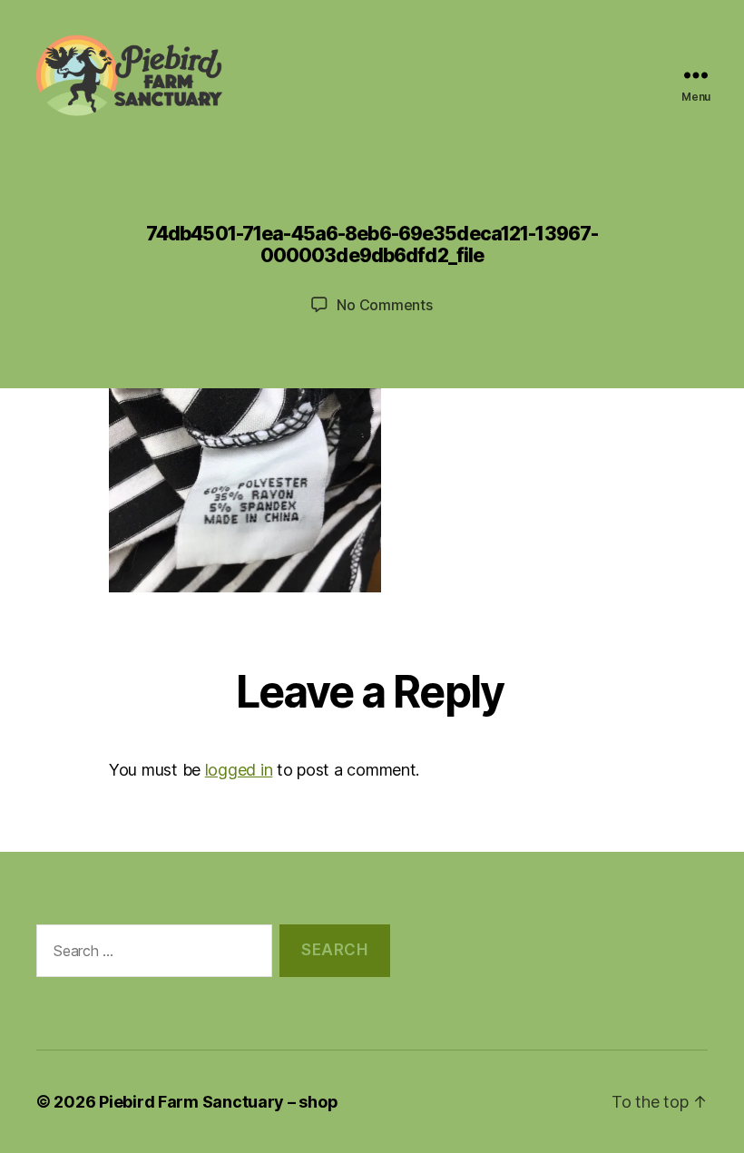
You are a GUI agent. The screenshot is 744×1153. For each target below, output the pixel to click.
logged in (239, 769)
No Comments (384, 305)
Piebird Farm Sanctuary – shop (218, 1101)
